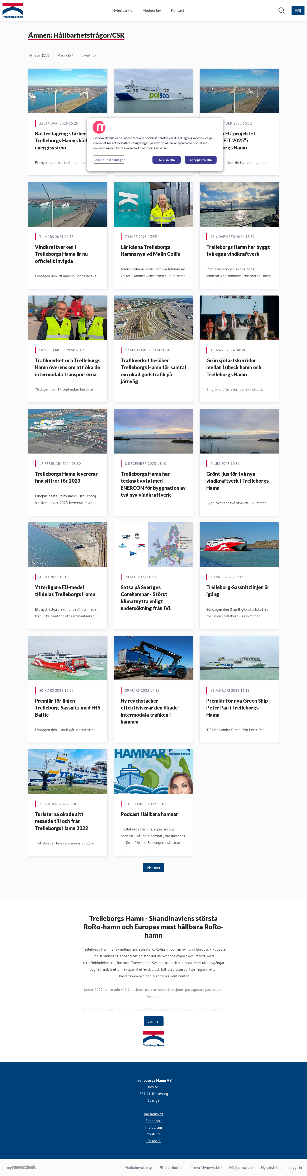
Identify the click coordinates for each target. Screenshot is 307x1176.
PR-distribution (171, 1167)
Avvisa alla (167, 160)
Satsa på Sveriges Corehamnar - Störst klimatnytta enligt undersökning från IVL (146, 597)
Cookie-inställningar (109, 160)
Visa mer (154, 867)
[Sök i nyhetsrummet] (281, 10)
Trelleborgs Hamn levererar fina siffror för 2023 (66, 477)
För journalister (241, 1167)
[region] (155, 144)
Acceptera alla (200, 160)
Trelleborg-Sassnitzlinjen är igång (237, 590)
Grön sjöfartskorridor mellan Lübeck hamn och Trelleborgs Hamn (233, 367)
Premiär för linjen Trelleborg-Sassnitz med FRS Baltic (67, 708)
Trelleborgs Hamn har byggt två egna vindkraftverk (238, 250)
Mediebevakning (138, 1167)
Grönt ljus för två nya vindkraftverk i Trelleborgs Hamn (237, 481)
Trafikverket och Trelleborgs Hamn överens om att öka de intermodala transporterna (67, 367)
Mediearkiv (151, 10)
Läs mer (153, 1021)
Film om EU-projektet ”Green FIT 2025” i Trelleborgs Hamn (230, 140)
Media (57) (66, 55)
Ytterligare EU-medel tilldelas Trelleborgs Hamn (65, 590)
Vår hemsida (154, 1114)
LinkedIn (153, 1140)
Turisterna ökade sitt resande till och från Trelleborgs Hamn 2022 (61, 821)
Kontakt (177, 10)
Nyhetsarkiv (122, 10)
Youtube (154, 1134)
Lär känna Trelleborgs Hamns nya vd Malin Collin (150, 250)
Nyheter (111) (39, 55)
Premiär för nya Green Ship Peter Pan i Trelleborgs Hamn (237, 708)
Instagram (153, 1127)
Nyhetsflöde (271, 1167)
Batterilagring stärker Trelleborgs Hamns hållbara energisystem (66, 140)
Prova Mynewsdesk (206, 1167)
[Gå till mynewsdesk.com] (21, 1167)
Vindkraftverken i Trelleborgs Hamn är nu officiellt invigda (61, 254)
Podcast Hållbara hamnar (149, 814)
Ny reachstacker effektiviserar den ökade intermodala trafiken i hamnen (149, 711)
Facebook (153, 1120)
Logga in (295, 1167)
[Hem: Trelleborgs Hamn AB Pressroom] (13, 10)
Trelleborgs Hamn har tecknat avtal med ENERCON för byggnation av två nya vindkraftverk (153, 484)
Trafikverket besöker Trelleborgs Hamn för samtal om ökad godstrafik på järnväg (153, 370)
